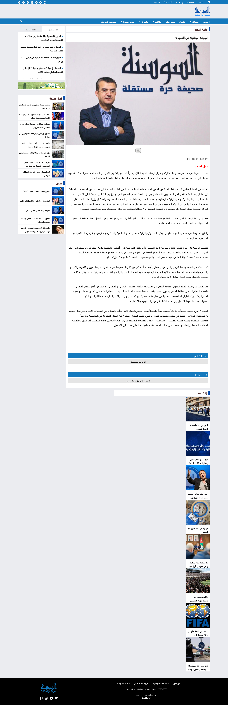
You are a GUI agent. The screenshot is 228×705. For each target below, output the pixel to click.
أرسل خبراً (168, 2)
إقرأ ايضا (202, 392)
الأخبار (201, 2)
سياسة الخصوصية (161, 683)
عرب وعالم (170, 21)
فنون (59, 182)
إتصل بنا (179, 2)
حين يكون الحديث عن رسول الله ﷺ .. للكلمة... (197, 461)
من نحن (157, 2)
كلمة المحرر (201, 29)
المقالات (190, 2)
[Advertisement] (94, 11)
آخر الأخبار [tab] (53, 29)
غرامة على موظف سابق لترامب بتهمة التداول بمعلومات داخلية (34, 115)
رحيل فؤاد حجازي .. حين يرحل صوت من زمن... (198, 495)
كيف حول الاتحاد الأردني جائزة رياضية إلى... (198, 633)
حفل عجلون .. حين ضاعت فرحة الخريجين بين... (199, 600)
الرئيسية (206, 21)
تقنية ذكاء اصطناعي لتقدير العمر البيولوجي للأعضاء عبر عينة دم (37, 163)
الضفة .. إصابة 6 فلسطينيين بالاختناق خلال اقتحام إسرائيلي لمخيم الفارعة (43, 69)
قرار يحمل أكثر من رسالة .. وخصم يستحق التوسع (198, 667)
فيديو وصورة (128, 21)
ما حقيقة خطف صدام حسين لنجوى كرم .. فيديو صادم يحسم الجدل (35, 229)
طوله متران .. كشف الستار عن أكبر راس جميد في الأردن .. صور (36, 144)
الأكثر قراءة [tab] (31, 29)
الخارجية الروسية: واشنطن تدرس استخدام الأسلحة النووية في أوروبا (44, 37)
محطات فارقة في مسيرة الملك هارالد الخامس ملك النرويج (35, 125)
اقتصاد (182, 21)
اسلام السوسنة (123, 683)
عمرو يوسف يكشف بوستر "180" (36, 191)
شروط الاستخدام (141, 683)
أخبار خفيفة (56, 98)
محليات (195, 21)
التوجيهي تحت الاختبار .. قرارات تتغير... (198, 426)
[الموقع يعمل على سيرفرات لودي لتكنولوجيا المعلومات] (146, 697)
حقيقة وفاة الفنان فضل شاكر (38, 210)
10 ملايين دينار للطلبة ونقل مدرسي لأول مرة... (197, 564)
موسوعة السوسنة (108, 21)
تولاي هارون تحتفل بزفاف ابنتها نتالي (35, 200)
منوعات (145, 21)
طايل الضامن (201, 165)
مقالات (158, 21)
